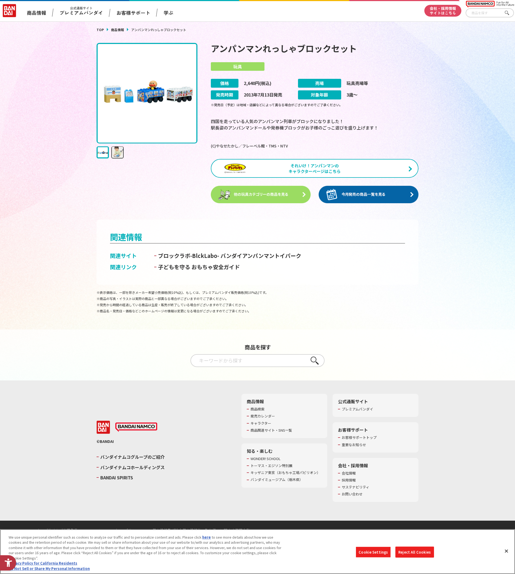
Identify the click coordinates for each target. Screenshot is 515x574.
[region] (257, 551)
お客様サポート (133, 12)
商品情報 (117, 29)
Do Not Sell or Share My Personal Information (49, 568)
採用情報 (349, 480)
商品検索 (257, 409)
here (206, 537)
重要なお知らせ (354, 444)
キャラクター (261, 423)
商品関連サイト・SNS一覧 (271, 430)
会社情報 (349, 473)
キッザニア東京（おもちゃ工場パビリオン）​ (285, 472)
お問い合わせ (352, 494)
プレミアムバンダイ (357, 409)
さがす (509, 13)
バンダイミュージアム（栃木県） (277, 479)
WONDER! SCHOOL (266, 458)
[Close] (506, 551)
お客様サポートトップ (359, 437)
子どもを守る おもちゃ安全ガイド (199, 267)
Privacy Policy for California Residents (43, 563)
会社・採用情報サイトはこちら (443, 11)
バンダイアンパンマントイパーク (260, 256)
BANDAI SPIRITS (116, 477)
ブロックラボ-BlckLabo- (188, 256)
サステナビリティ (355, 487)
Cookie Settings (373, 551)
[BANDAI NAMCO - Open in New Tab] (136, 427)
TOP (100, 29)
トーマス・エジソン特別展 (271, 465)
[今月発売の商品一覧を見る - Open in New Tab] (368, 194)
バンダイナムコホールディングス (132, 467)
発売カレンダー (263, 416)
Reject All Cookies (414, 551)
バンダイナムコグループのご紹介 (132, 457)
